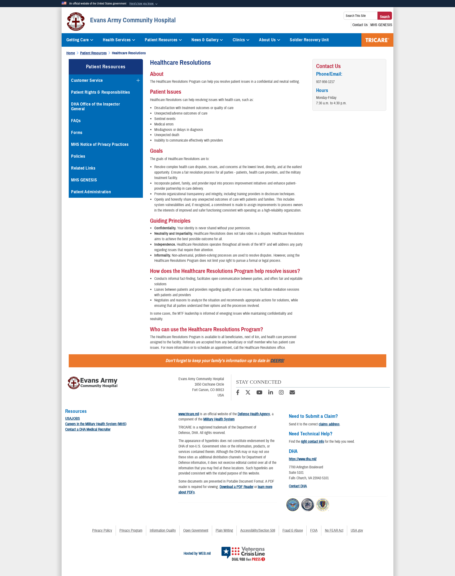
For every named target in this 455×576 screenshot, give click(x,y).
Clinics (239, 39)
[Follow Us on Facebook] (237, 393)
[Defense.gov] (292, 504)
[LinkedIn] (270, 393)
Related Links (83, 168)
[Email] (292, 393)
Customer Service (87, 80)
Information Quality (163, 530)
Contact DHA (298, 486)
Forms (76, 132)
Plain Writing (224, 530)
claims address (329, 424)
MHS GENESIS (84, 180)
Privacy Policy (102, 530)
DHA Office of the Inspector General (95, 106)
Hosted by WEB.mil (197, 553)
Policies (78, 156)
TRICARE (377, 40)
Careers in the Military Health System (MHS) (95, 424)
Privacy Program (130, 530)
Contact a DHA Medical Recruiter (87, 429)
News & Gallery (204, 39)
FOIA (314, 530)
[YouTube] (259, 393)
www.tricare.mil (188, 414)
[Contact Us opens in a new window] (360, 25)
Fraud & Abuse (292, 530)
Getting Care (77, 39)
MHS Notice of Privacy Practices (99, 144)
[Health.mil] (307, 504)
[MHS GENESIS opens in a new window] (381, 25)
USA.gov (357, 530)
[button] (144, 3)
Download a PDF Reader (236, 486)
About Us (267, 39)
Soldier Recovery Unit (309, 39)
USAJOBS (72, 418)
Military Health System (219, 419)
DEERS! (277, 360)
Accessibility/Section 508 (257, 530)
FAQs (76, 120)
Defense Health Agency (254, 414)
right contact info (312, 441)
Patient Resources (161, 39)
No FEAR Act (334, 530)
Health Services (117, 39)
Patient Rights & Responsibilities (100, 92)
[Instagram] (281, 393)
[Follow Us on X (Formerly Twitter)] (247, 393)
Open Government (195, 530)
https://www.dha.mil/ (303, 459)
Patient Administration (91, 191)
